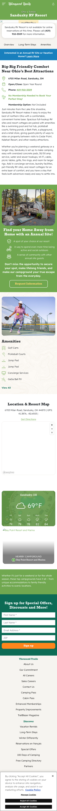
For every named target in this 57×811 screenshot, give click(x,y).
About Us (28, 664)
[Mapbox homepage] (8, 472)
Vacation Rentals (28, 726)
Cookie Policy (33, 789)
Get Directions (28, 419)
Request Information (28, 284)
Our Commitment (28, 669)
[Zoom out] (52, 429)
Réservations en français (28, 743)
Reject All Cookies (28, 801)
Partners (28, 766)
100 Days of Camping (28, 754)
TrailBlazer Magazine (28, 715)
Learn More (33, 56)
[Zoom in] (52, 425)
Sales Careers (28, 681)
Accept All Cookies (28, 807)
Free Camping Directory (28, 760)
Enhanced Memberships (28, 703)
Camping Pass (28, 692)
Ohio (23, 11)
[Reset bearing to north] (52, 433)
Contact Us (28, 686)
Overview (9, 44)
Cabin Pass (28, 698)
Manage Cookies (28, 795)
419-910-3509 (24, 89)
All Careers (28, 675)
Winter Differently (28, 737)
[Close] (53, 776)
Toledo (32, 11)
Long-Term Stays (27, 44)
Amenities (46, 44)
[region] (28, 448)
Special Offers (28, 749)
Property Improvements (28, 709)
